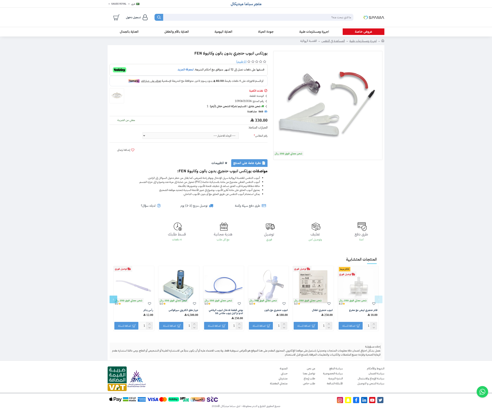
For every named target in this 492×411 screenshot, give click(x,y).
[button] (378, 299)
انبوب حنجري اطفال (322, 310)
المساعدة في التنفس (333, 41)
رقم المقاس (261, 136)
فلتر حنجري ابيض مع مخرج (363, 310)
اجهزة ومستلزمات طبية (363, 41)
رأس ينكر (148, 310)
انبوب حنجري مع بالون (276, 310)
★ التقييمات (219, 163)
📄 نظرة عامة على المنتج (249, 163)
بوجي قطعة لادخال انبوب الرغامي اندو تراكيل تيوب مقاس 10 (226, 312)
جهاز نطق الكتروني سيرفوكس (183, 310)
